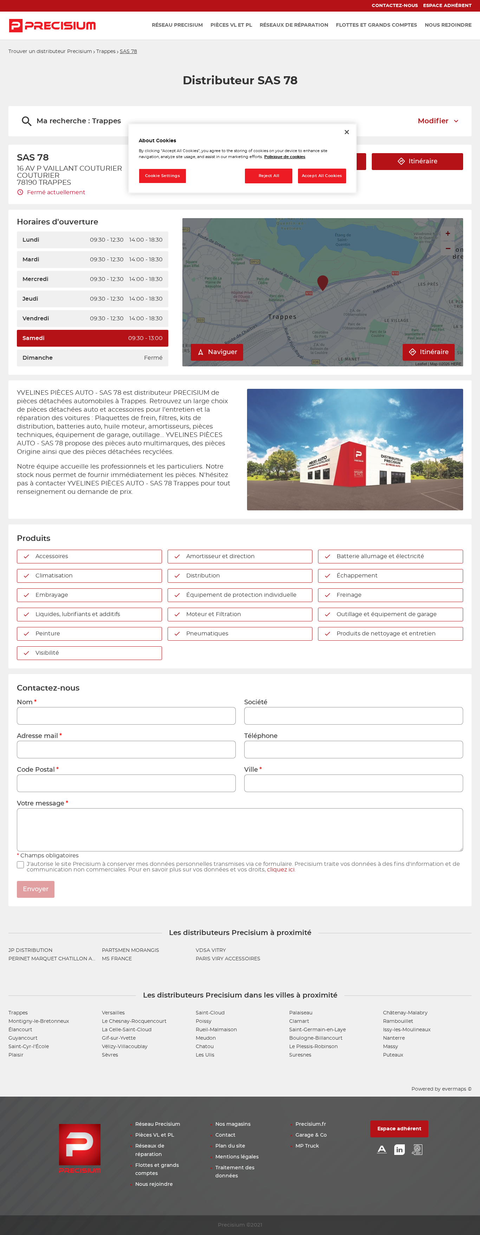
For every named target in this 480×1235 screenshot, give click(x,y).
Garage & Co (311, 1135)
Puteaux (393, 1055)
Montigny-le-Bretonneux (38, 1021)
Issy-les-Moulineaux (406, 1029)
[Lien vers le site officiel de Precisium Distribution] (52, 26)
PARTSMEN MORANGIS (130, 950)
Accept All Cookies (322, 176)
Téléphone (261, 736)
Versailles (113, 1013)
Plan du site (230, 1146)
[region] (242, 159)
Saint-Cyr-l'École (28, 1046)
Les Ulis (205, 1055)
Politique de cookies (284, 157)
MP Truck (307, 1146)
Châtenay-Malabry (405, 1013)
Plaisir (16, 1055)
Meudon (206, 1038)
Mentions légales (237, 1157)
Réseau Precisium (157, 1124)
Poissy (204, 1021)
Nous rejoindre (154, 1184)
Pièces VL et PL (154, 1135)
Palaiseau (300, 1013)
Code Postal (36, 770)
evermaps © (457, 1089)
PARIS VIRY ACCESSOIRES (228, 958)
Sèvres (110, 1055)
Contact (225, 1135)
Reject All (269, 176)
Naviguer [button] (222, 352)
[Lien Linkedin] (399, 1150)
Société (255, 702)
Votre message (40, 804)
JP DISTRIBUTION (30, 950)
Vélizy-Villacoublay (125, 1046)
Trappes (106, 51)
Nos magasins (233, 1124)
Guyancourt (23, 1038)
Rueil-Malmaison (216, 1029)
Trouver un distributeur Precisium (50, 51)
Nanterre (394, 1038)
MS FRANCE (117, 958)
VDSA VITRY (211, 950)
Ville (251, 770)
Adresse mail (37, 736)
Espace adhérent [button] (399, 1128)
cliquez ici (280, 870)
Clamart (299, 1021)
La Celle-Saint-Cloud (126, 1029)
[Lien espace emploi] (417, 1150)
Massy (390, 1046)
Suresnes (300, 1055)
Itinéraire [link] (423, 161)
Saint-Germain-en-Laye (317, 1029)
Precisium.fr (311, 1124)
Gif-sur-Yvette (119, 1038)
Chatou (205, 1046)
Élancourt (20, 1029)
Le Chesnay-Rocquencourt (134, 1021)
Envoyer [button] (35, 889)
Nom (25, 702)
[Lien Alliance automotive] (382, 1150)
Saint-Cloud (210, 1013)
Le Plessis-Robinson (313, 1046)
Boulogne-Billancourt (316, 1038)
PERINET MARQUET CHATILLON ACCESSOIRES (66, 958)
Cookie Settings (162, 176)
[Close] (347, 132)
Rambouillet (398, 1021)
